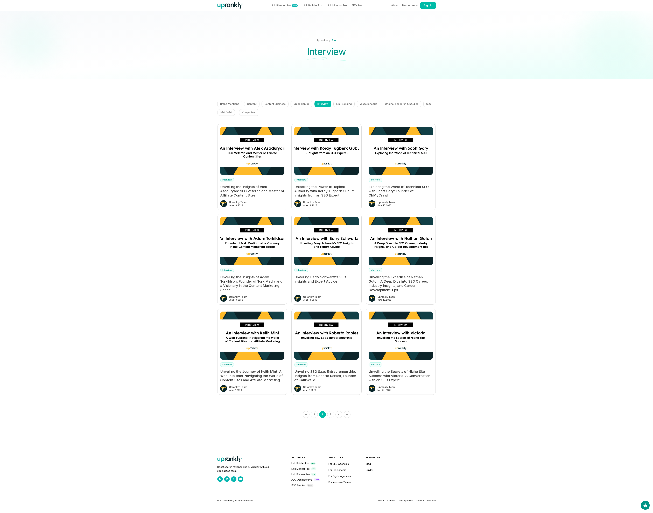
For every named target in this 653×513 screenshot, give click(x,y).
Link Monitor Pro (337, 5)
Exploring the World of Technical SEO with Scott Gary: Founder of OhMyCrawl (399, 191)
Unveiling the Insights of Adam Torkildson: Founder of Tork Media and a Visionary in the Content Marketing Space (251, 283)
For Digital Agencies (339, 476)
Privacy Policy (406, 500)
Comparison (249, 112)
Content (252, 103)
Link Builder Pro (312, 5)
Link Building (344, 103)
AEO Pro (357, 5)
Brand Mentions (229, 103)
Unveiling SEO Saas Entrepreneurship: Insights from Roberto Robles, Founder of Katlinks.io (325, 375)
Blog (335, 40)
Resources (408, 5)
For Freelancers (337, 470)
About (394, 5)
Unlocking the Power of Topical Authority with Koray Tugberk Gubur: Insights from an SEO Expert (324, 191)
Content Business (275, 103)
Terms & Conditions (426, 500)
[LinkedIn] (227, 479)
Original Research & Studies (401, 103)
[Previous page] (306, 414)
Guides (370, 470)
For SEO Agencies (338, 463)
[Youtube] (240, 479)
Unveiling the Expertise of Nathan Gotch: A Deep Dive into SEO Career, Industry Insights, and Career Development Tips (398, 283)
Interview (322, 103)
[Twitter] (233, 479)
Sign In (428, 5)
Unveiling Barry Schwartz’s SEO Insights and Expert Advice (320, 279)
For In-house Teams (339, 482)
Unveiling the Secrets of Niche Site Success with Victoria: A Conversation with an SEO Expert (399, 375)
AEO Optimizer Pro (301, 479)
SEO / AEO (226, 112)
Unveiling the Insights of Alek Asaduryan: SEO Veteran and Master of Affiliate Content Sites (252, 191)
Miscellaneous (368, 103)
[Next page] (347, 414)
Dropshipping (301, 103)
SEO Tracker (298, 485)
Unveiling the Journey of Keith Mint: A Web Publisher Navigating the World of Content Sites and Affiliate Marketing (251, 375)
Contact (391, 500)
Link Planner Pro (284, 5)
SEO (428, 103)
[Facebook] (220, 479)
